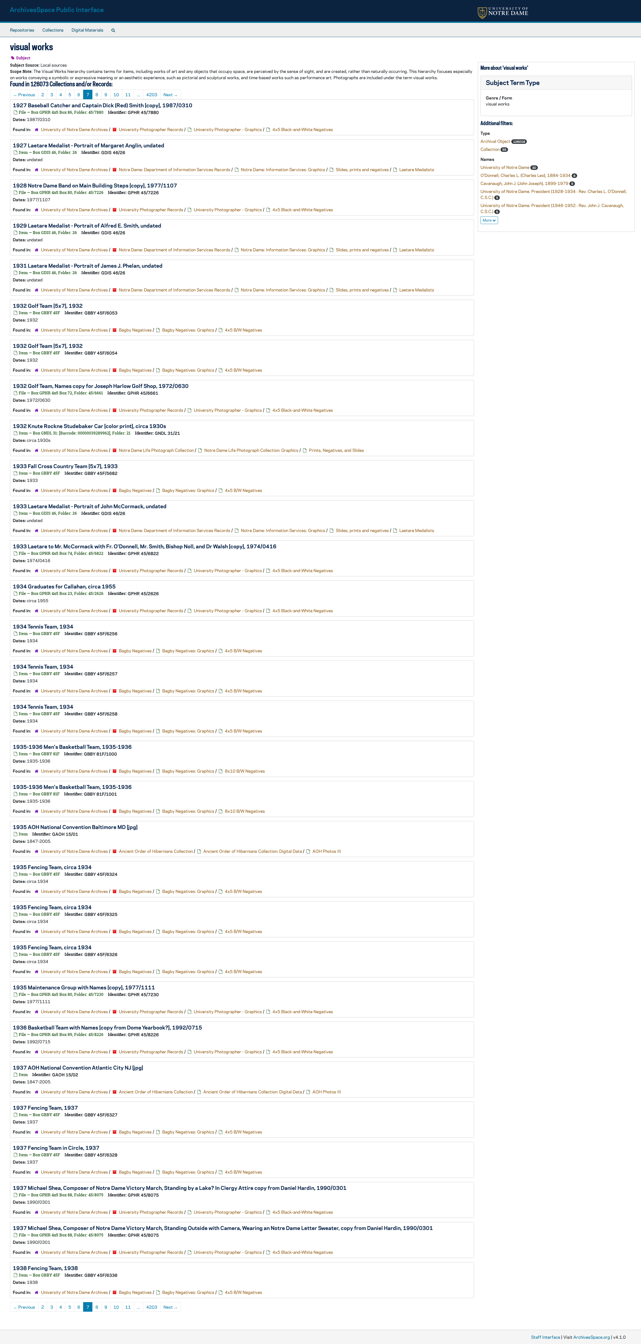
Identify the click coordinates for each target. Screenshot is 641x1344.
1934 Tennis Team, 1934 (43, 626)
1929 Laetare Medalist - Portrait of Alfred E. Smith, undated (87, 225)
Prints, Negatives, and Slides (336, 450)
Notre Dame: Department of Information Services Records (174, 169)
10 (116, 94)
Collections (53, 30)
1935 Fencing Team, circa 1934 (52, 866)
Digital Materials (87, 30)
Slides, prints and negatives (362, 169)
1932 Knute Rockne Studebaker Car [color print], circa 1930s (89, 425)
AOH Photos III (326, 851)
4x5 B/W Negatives (243, 330)
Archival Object (495, 141)
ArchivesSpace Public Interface (57, 9)
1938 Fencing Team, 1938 (45, 1267)
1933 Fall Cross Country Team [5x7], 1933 (65, 465)
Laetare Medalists (416, 169)
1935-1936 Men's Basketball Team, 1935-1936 (72, 746)
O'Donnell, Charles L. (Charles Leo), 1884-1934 (526, 175)
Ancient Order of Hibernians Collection (156, 851)
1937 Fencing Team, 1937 (45, 1107)
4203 (151, 94)
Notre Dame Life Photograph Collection (156, 450)
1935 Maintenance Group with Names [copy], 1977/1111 (84, 987)
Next (171, 94)
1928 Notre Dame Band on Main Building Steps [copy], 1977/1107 (95, 185)
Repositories (22, 30)
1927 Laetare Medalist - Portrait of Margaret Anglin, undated (88, 145)
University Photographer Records (151, 129)
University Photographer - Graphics (228, 129)
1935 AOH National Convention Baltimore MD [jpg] (75, 826)
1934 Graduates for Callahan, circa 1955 (64, 586)
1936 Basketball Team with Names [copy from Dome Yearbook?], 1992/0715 (107, 1027)
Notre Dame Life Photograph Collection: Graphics (251, 450)
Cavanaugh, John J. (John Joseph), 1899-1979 (524, 183)
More (487, 220)
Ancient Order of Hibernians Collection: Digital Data (252, 851)
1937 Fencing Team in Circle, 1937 (56, 1147)
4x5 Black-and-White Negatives (302, 129)
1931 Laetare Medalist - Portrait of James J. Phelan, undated (88, 265)
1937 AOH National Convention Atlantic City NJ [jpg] (78, 1067)
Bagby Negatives (135, 330)
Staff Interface (545, 1337)
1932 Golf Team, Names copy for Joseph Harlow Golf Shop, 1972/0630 (101, 385)
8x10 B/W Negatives (245, 771)
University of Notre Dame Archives (74, 129)
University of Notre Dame (505, 167)
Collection (490, 149)
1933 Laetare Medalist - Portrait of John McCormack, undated (90, 505)
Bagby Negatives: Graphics (188, 330)
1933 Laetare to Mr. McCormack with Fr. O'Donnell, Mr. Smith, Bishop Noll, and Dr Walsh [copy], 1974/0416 (144, 546)
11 (128, 94)
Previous (24, 94)
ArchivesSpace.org (591, 1337)
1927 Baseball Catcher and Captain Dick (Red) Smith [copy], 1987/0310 (102, 105)
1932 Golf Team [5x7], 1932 (48, 305)
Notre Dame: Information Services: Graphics (283, 169)
